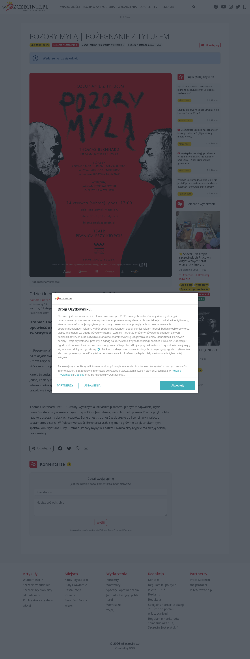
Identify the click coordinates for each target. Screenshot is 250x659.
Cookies (79, 374)
